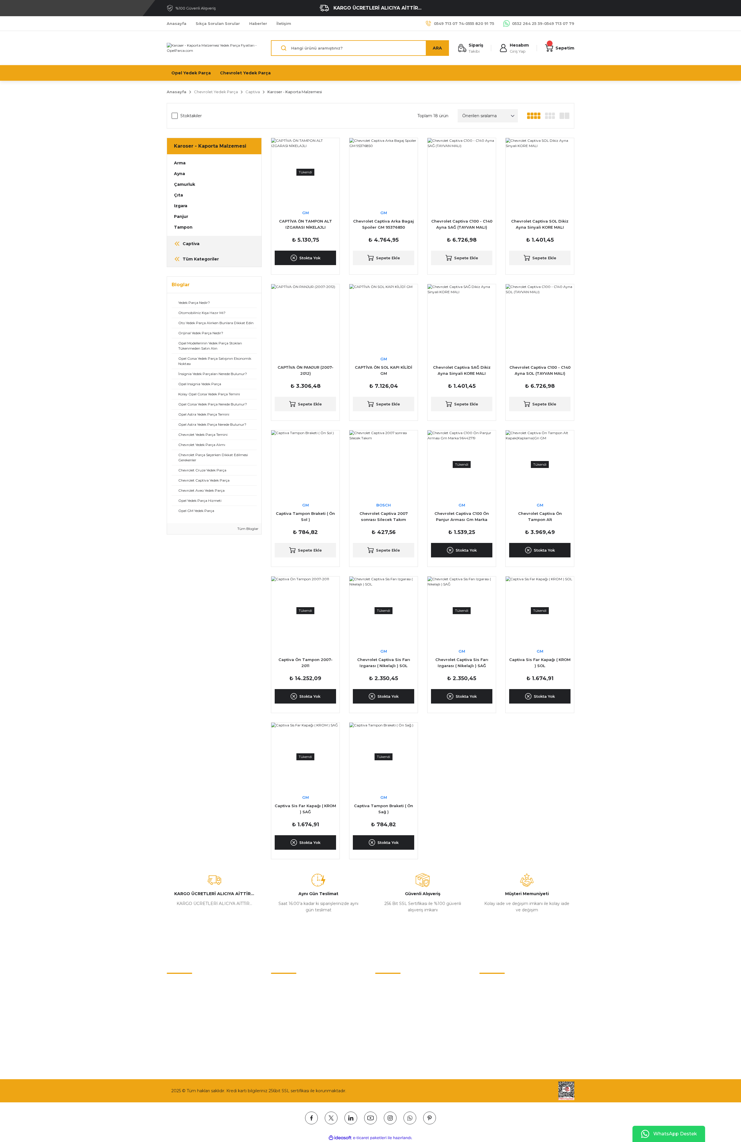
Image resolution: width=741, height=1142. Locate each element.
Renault (383, 1008)
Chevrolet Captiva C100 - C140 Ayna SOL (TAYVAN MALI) (540, 370)
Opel (380, 996)
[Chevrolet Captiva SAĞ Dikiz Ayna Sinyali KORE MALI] (462, 318)
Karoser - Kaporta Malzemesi (294, 91)
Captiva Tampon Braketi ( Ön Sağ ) (383, 808)
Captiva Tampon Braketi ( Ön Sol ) (305, 516)
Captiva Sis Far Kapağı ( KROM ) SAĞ (305, 808)
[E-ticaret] (370, 1138)
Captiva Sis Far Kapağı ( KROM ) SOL (540, 662)
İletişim (174, 984)
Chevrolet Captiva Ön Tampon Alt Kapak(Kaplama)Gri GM (540, 517)
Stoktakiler (191, 115)
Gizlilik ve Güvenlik (289, 996)
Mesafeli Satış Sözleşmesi (296, 984)
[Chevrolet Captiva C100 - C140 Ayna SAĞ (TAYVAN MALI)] (462, 172)
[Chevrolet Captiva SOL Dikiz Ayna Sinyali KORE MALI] (540, 172)
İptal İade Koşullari (289, 1008)
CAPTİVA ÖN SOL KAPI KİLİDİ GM (383, 370)
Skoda (381, 1020)
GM (305, 212)
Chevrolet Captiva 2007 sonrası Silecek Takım (384, 516)
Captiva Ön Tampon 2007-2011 (305, 662)
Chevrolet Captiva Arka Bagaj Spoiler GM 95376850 (383, 224)
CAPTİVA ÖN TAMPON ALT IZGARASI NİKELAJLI (305, 224)
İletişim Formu (181, 996)
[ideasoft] (340, 1138)
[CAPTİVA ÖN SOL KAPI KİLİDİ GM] (383, 318)
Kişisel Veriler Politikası (293, 1020)
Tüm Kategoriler (391, 1044)
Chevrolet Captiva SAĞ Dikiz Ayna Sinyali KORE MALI (462, 370)
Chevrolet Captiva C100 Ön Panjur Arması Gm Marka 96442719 (461, 517)
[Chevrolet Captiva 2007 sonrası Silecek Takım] (383, 464)
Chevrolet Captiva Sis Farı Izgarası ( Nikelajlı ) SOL (383, 662)
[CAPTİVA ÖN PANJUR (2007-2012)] (305, 318)
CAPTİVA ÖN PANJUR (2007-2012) (305, 370)
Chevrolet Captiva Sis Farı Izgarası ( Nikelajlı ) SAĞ (461, 662)
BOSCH (383, 505)
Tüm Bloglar (247, 528)
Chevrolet (385, 984)
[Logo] (214, 48)
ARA (437, 48)
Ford (379, 1032)
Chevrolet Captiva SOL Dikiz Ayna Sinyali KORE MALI (539, 224)
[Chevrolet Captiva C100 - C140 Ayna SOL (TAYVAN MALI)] (540, 318)
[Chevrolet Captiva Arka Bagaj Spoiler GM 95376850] (383, 172)
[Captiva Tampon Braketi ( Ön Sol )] (305, 464)
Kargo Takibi (179, 1020)
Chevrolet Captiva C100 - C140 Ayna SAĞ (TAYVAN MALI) (461, 224)
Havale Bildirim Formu (189, 1008)
